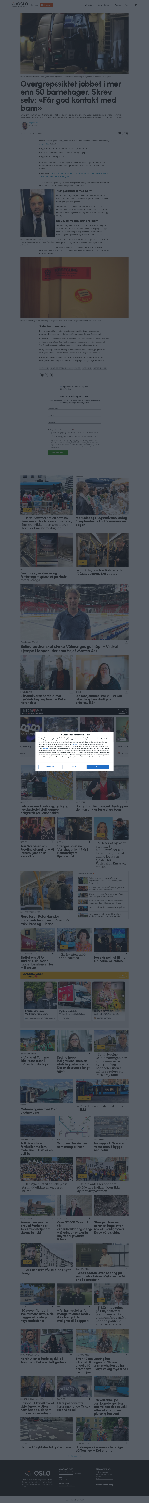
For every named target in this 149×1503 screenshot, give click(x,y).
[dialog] (74, 751)
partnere (75, 744)
